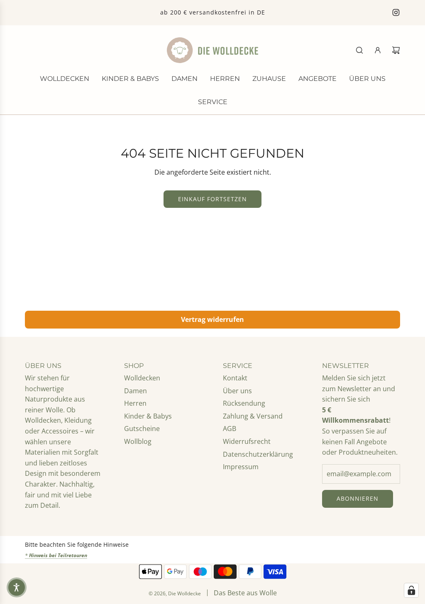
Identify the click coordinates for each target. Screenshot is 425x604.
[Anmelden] (378, 50)
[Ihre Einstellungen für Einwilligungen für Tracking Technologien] (411, 590)
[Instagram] (396, 12)
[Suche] (359, 50)
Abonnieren (358, 498)
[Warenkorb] (396, 50)
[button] (17, 587)
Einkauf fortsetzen (212, 199)
